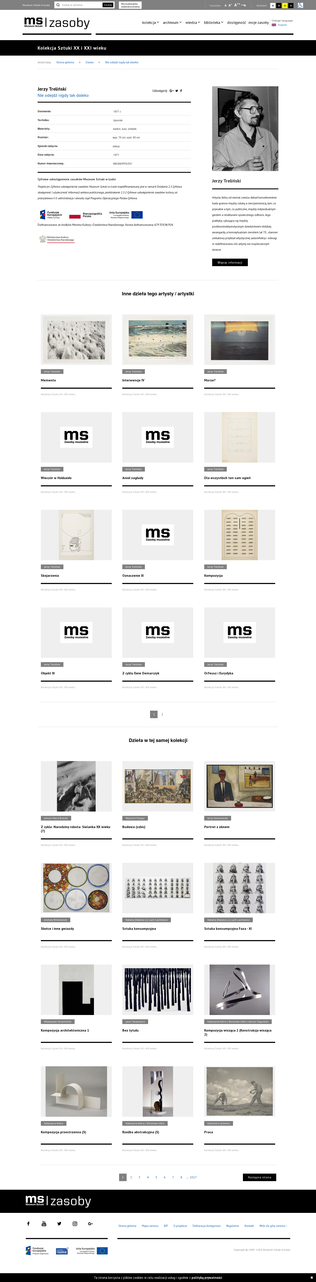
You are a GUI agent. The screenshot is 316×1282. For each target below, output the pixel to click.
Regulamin (232, 1226)
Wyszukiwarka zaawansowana (130, 5)
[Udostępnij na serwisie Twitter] (177, 90)
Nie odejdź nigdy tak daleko (121, 62)
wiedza (191, 22)
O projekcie (180, 1226)
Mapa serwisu (150, 1226)
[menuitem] (151, 22)
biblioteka (212, 22)
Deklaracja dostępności (207, 1226)
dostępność (236, 22)
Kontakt (249, 1226)
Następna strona (259, 1177)
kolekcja (149, 22)
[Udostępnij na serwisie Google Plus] (172, 90)
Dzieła (90, 62)
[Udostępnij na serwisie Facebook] (181, 90)
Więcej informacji (230, 262)
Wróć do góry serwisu (273, 1226)
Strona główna (65, 62)
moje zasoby (259, 22)
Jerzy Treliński (52, 89)
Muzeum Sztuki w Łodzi (36, 5)
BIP (166, 1226)
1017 (193, 1177)
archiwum (170, 22)
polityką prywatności (207, 1278)
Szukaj (108, 4)
